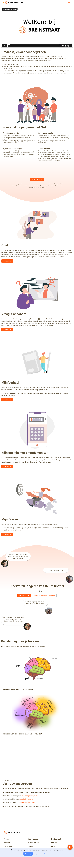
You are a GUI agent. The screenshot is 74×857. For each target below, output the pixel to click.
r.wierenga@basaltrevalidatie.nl (26, 802)
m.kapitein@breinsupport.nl (30, 796)
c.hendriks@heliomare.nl (26, 799)
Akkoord (28, 854)
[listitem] (13, 842)
